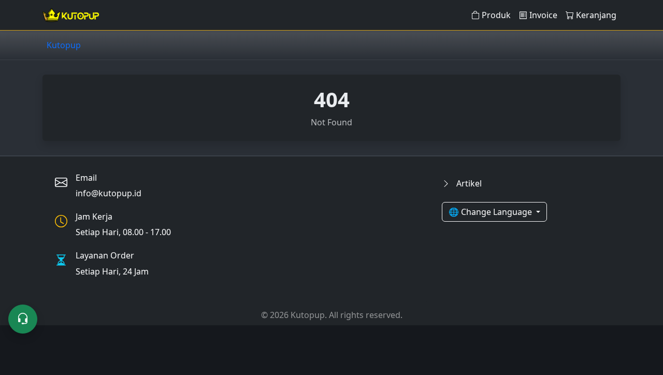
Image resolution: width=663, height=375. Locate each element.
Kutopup (64, 45)
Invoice (543, 15)
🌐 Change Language (491, 212)
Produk (496, 15)
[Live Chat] (22, 319)
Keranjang (596, 15)
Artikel (468, 183)
